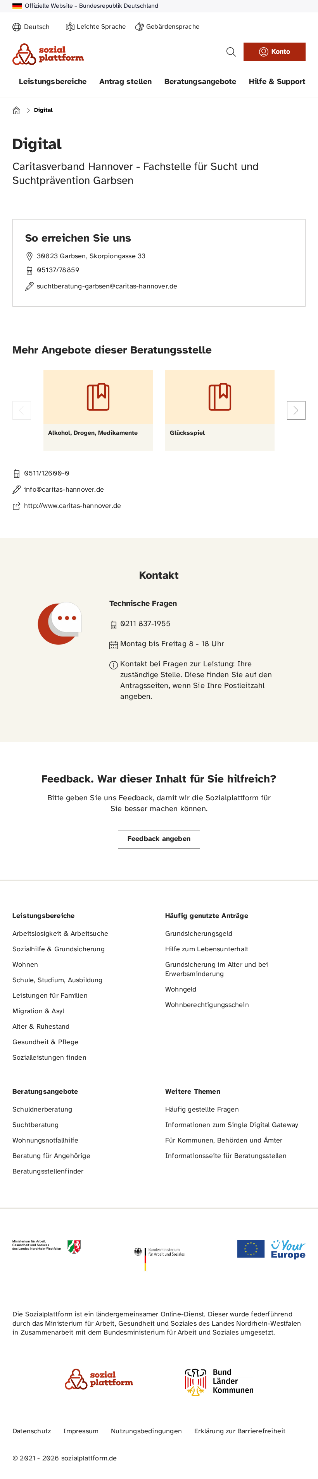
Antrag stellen (125, 82)
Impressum (81, 1431)
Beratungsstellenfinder (48, 1171)
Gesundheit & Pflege (45, 1042)
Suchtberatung (35, 1125)
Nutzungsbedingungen (146, 1431)
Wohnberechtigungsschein (207, 1005)
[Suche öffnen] (231, 52)
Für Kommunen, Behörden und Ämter (224, 1140)
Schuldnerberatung (42, 1110)
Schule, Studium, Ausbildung (57, 980)
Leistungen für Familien (50, 996)
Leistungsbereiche (53, 82)
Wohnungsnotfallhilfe (45, 1140)
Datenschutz (31, 1431)
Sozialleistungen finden (49, 1058)
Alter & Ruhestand (41, 1027)
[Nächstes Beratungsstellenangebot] (296, 410)
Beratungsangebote (200, 82)
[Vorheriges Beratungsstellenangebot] (21, 410)
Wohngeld (181, 989)
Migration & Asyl (38, 1011)
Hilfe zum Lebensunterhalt (206, 949)
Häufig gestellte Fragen (202, 1110)
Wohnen (25, 965)
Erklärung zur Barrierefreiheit (239, 1431)
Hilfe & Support (277, 82)
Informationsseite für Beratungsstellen (226, 1156)
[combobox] (40, 27)
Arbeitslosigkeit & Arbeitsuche (60, 934)
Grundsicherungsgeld (198, 934)
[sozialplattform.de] (48, 54)
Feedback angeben (159, 839)
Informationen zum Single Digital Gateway (231, 1125)
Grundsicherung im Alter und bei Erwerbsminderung (216, 969)
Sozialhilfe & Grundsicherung (58, 949)
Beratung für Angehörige (51, 1156)
